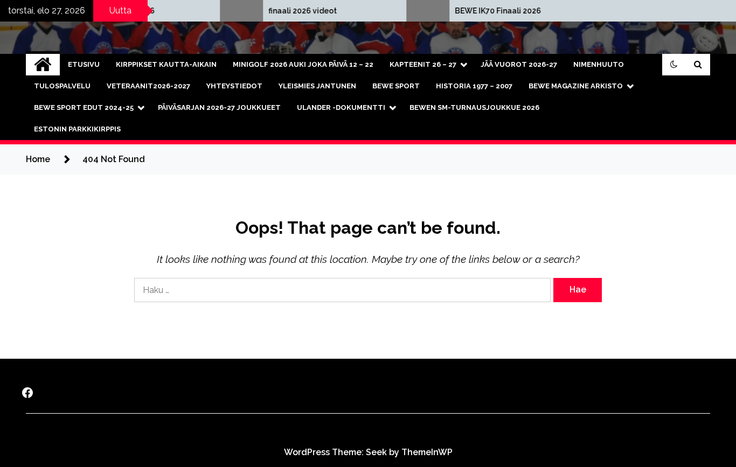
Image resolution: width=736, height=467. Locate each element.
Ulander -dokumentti (341, 107)
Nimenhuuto (598, 64)
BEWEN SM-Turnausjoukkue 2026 (474, 107)
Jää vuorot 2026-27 (519, 64)
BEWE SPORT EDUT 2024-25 (84, 107)
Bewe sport (396, 86)
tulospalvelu (62, 86)
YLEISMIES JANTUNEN (317, 86)
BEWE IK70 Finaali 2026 (483, 10)
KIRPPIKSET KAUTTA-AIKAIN (166, 64)
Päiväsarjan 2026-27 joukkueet (219, 107)
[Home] (43, 64)
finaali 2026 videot (288, 10)
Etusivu (84, 64)
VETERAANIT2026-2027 (148, 86)
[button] (674, 64)
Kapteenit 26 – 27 (423, 64)
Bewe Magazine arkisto (576, 86)
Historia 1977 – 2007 (474, 86)
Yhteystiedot (234, 86)
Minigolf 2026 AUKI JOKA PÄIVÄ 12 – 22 (303, 64)
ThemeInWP (427, 452)
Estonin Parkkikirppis (77, 129)
